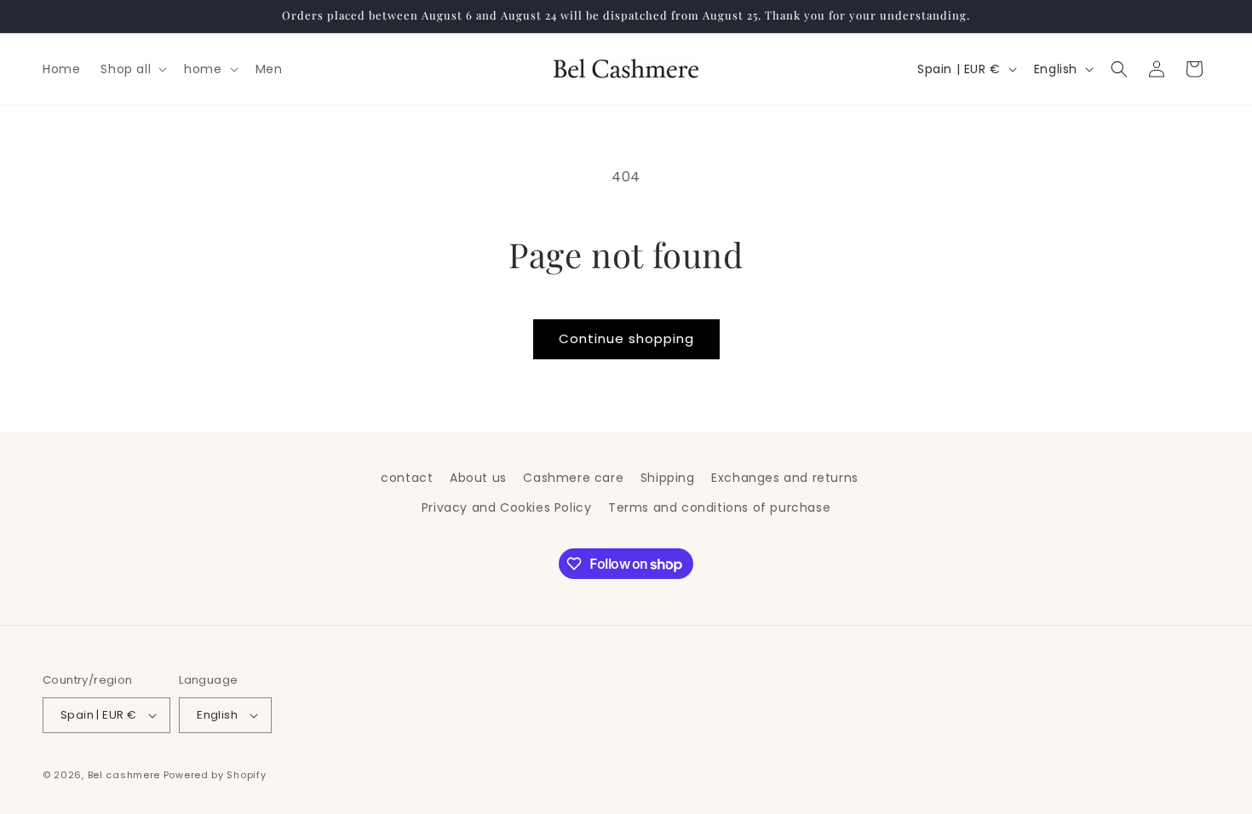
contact (407, 477)
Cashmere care (573, 477)
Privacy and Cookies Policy (507, 507)
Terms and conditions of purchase (719, 507)
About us (478, 477)
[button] (132, 69)
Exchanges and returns (785, 477)
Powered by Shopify (215, 775)
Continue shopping (626, 338)
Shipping (667, 477)
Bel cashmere (124, 775)
